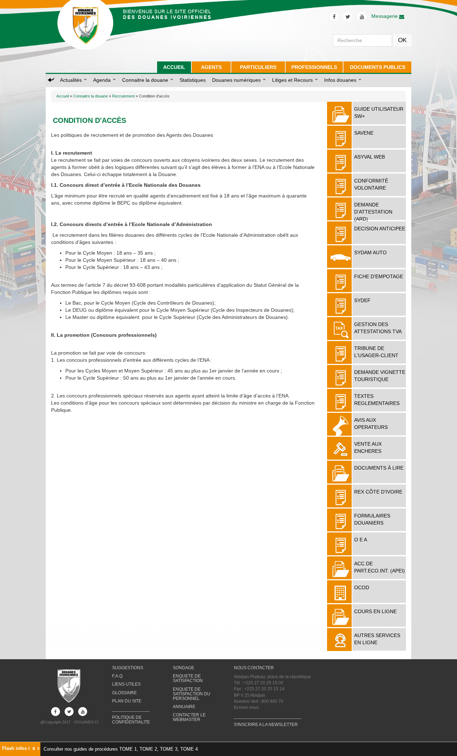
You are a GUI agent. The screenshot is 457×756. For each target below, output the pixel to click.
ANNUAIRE (184, 706)
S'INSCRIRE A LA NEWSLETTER (266, 724)
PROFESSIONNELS (314, 67)
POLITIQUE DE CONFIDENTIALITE (131, 720)
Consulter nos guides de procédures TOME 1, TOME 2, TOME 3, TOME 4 (121, 749)
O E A (360, 539)
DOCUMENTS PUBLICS (377, 67)
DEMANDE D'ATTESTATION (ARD (373, 212)
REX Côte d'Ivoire (378, 492)
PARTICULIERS (258, 67)
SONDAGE (183, 667)
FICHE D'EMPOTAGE (378, 276)
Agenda (102, 80)
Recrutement (123, 96)
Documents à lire (378, 468)
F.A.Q (117, 676)
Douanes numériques (237, 80)
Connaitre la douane (146, 80)
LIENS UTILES (126, 684)
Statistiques (193, 80)
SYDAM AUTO (370, 252)
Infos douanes (341, 80)
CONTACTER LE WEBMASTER (189, 717)
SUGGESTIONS (127, 667)
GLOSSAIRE (124, 692)
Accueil (62, 96)
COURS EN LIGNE (375, 611)
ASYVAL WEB (369, 157)
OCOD (361, 587)
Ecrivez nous (246, 707)
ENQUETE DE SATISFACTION (188, 678)
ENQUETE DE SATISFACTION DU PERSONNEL (191, 694)
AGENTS (211, 67)
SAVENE (363, 133)
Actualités (71, 80)
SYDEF (362, 300)
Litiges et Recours (293, 80)
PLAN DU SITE (126, 701)
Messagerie (385, 16)
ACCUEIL (174, 67)
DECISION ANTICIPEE (379, 228)
